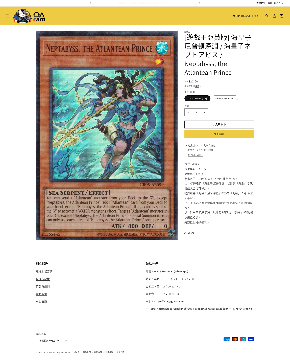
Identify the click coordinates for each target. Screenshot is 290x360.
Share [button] (191, 232)
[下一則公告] (199, 3)
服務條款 (109, 352)
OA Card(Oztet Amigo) (52, 352)
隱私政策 (41, 294)
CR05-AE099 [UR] (197, 98)
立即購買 (219, 134)
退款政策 (87, 352)
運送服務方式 (44, 271)
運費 (197, 86)
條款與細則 (43, 286)
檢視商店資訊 (195, 154)
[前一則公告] (90, 3)
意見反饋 (41, 301)
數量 (186, 105)
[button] (7, 16)
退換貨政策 (43, 279)
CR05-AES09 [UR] (224, 98)
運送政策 (120, 352)
